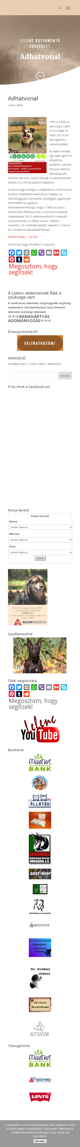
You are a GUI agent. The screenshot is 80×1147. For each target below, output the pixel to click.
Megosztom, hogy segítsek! (33, 269)
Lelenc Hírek (15, 105)
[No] (75, 1134)
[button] (40, 655)
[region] (40, 655)
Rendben (40, 1141)
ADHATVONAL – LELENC (23, 237)
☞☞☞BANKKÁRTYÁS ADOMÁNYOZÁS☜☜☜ (29, 318)
